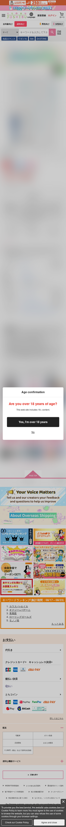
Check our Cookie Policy (17, 822)
